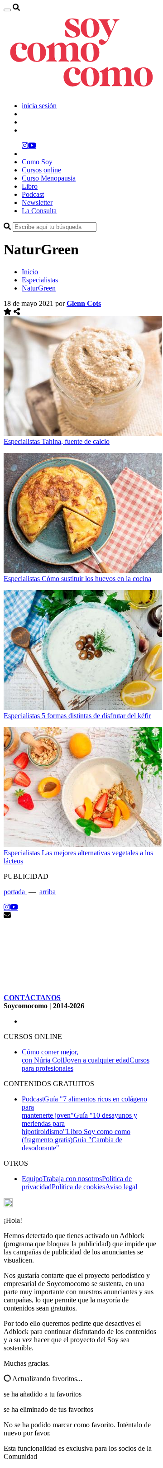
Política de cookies (78, 1187)
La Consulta (39, 210)
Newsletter (37, 202)
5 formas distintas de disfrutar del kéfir (96, 716)
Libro (30, 186)
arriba (47, 892)
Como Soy (37, 162)
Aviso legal (121, 1187)
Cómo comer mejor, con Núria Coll (50, 1056)
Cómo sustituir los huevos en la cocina (96, 578)
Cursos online (41, 170)
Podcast (33, 194)
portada (15, 892)
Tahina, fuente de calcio (76, 441)
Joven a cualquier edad (96, 1060)
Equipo (32, 1178)
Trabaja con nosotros (72, 1178)
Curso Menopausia (49, 178)
